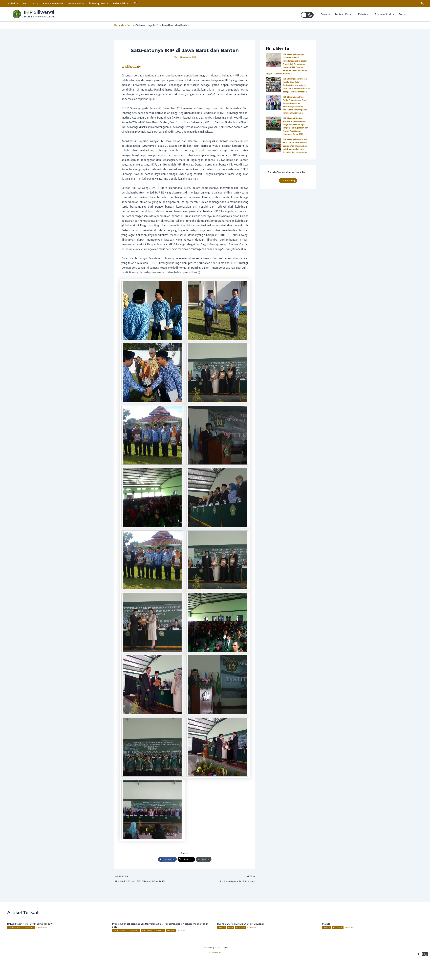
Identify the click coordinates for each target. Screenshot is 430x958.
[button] (16, 3)
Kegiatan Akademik (15, 927)
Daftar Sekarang (288, 180)
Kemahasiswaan (147, 931)
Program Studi (383, 14)
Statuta (326, 924)
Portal (402, 14)
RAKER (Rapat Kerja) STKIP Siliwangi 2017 (30, 924)
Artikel (11, 3)
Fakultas (363, 14)
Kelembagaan (29, 927)
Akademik (222, 927)
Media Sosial (74, 3)
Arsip (35, 3)
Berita (26, 3)
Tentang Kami (343, 14)
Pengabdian (160, 931)
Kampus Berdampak (53, 3)
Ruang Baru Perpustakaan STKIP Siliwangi (240, 924)
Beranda (325, 14)
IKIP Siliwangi (39, 12)
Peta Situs (218, 952)
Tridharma (170, 931)
